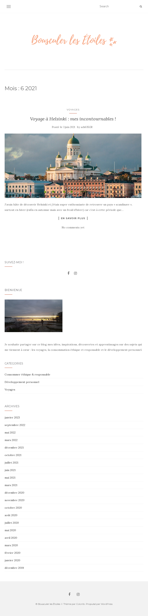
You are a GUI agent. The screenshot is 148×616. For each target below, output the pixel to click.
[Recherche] (140, 6)
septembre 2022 (15, 425)
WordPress (107, 604)
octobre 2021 (13, 455)
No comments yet (73, 227)
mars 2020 (11, 545)
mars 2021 (11, 485)
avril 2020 (11, 537)
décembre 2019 (14, 568)
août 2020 (11, 515)
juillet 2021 (11, 462)
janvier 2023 (12, 417)
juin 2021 (10, 470)
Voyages (73, 109)
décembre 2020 (14, 492)
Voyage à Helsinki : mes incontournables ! (73, 119)
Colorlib (80, 604)
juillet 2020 (12, 522)
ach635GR (86, 127)
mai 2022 (10, 432)
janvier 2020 (12, 560)
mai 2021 (10, 477)
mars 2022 (11, 440)
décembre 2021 (14, 447)
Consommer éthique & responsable (27, 374)
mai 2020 (10, 530)
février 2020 (12, 553)
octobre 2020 (13, 507)
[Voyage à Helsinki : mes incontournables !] (73, 166)
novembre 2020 (14, 500)
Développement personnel (22, 382)
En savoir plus (73, 218)
